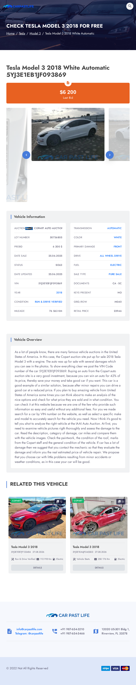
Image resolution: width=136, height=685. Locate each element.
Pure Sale (115, 274)
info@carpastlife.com (29, 629)
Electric (116, 265)
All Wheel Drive (111, 256)
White (118, 237)
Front (118, 246)
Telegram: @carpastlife (29, 633)
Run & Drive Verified (48, 302)
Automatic (114, 228)
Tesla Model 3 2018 (24, 547)
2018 (59, 292)
